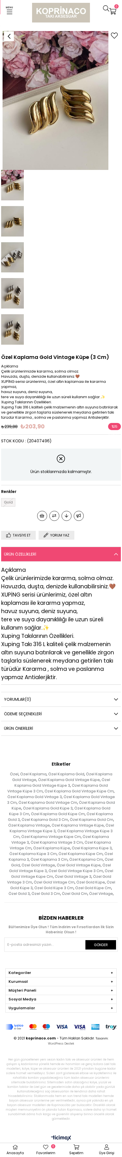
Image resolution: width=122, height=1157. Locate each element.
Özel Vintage (101, 893)
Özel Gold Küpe (90, 882)
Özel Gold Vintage (38, 865)
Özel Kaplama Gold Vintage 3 (34, 797)
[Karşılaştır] (54, 516)
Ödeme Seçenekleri (23, 714)
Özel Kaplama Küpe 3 (92, 848)
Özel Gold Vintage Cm (54, 882)
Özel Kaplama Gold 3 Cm (45, 819)
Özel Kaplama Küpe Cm (80, 853)
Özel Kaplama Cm (86, 859)
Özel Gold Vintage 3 (73, 876)
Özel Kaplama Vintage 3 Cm (57, 842)
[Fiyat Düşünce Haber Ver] (66, 516)
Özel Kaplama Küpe (51, 848)
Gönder (101, 944)
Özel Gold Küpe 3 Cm (53, 888)
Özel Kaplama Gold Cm (91, 819)
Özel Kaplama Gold (66, 774)
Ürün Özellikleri (20, 554)
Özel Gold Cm (74, 893)
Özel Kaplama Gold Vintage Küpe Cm (79, 791)
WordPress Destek (61, 1043)
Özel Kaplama (33, 774)
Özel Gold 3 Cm (45, 893)
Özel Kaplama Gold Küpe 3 (48, 808)
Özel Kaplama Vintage (29, 825)
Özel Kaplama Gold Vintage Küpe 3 (62, 782)
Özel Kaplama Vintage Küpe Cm (51, 836)
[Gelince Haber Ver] (79, 516)
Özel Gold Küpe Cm (93, 888)
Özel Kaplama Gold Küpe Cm (58, 814)
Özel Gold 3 (19, 893)
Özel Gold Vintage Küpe (79, 865)
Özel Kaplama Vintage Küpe (78, 825)
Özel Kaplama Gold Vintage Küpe (69, 779)
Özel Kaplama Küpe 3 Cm (33, 853)
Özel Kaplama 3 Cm (49, 859)
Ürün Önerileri (18, 728)
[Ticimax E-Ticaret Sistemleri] (61, 1138)
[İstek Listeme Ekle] (42, 516)
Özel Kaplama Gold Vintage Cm (47, 802)
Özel (14, 774)
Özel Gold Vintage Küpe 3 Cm (76, 871)
